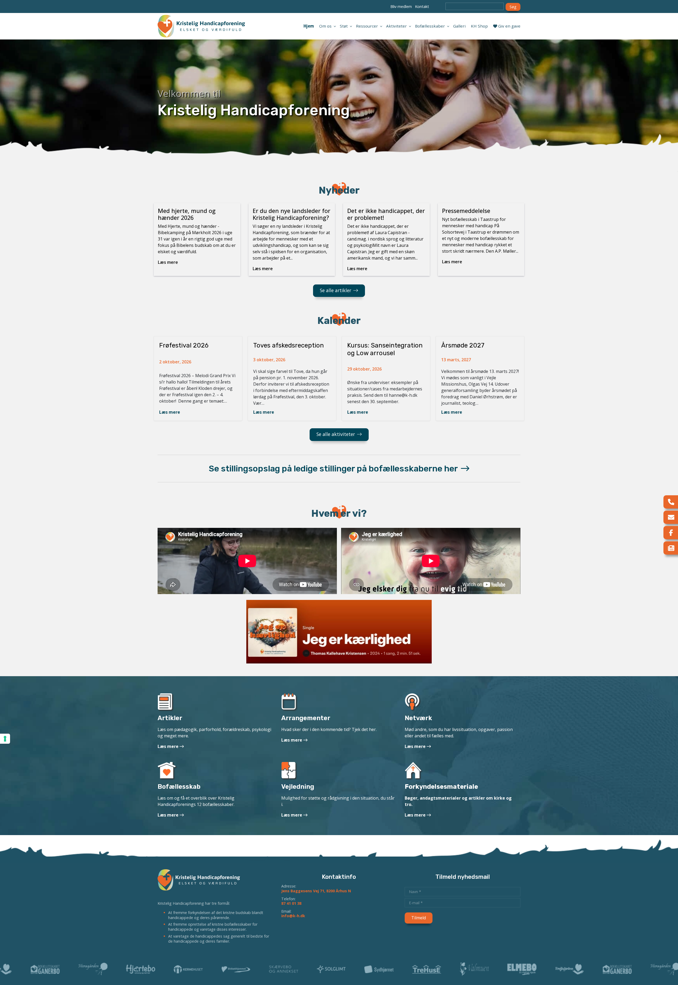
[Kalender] (289, 703)
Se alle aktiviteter (335, 434)
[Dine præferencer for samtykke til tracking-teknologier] (5, 739)
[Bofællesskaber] (167, 772)
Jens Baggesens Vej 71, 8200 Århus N (316, 891)
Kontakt (422, 6)
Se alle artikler (335, 290)
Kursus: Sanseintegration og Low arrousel (385, 349)
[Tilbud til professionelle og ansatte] (413, 703)
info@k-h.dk (293, 915)
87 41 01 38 (291, 903)
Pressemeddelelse (466, 211)
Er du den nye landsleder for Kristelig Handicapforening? (291, 214)
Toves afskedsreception (288, 345)
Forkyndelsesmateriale (441, 786)
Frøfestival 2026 (183, 345)
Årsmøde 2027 (462, 345)
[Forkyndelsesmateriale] (414, 772)
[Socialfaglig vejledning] (289, 772)
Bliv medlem (401, 6)
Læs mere (169, 412)
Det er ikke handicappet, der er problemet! (386, 214)
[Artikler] (166, 703)
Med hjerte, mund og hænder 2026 (187, 214)
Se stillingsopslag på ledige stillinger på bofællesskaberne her (334, 468)
